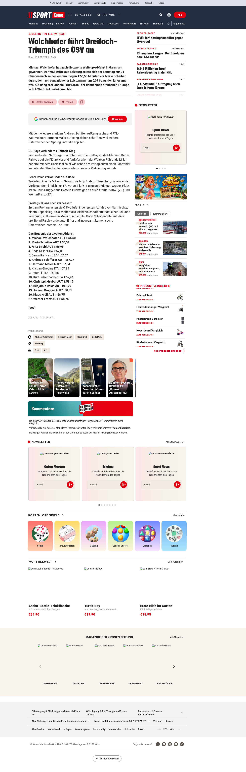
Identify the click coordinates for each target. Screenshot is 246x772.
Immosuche (134, 3)
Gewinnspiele (100, 3)
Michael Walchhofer (44, 337)
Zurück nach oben (107, 758)
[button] (169, 23)
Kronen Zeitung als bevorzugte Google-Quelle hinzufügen (81, 119)
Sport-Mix (98, 23)
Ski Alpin (144, 23)
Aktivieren (117, 119)
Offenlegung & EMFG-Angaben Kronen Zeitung (106, 713)
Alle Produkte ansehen (168, 350)
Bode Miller (97, 337)
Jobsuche (149, 3)
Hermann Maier (65, 337)
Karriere (170, 721)
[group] (40, 377)
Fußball (60, 23)
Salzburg (39, 344)
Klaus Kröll (82, 337)
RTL (46, 350)
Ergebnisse (179, 23)
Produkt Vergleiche (155, 286)
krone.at (33, 23)
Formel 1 (73, 23)
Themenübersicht (120, 428)
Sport (31, 57)
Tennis (85, 23)
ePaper (69, 3)
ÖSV (37, 350)
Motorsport (113, 23)
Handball (158, 23)
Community (83, 3)
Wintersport (129, 23)
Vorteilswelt (55, 3)
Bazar (161, 3)
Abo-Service (38, 729)
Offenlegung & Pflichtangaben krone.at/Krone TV (56, 713)
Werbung (157, 721)
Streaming (47, 23)
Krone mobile (117, 3)
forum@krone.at (109, 432)
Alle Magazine (176, 637)
